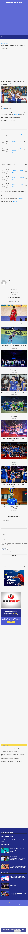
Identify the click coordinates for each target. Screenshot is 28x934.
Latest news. (15, 201)
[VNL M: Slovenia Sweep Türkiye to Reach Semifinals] (14, 404)
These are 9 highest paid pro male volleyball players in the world (17, 850)
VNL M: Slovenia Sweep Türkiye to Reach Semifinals (14, 415)
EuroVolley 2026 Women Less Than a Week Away (11, 761)
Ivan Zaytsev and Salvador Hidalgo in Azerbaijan (14, 392)
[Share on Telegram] (22, 276)
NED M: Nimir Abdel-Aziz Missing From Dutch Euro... (14, 346)
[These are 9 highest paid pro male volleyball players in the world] (5, 850)
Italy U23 (14, 141)
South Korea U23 (21, 141)
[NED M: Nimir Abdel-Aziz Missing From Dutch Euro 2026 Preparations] (14, 335)
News (19, 195)
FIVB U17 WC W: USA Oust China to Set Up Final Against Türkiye (18, 892)
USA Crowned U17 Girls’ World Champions (10, 751)
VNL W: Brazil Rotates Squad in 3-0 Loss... (14, 484)
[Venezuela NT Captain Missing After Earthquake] (14, 496)
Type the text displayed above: (8, 551)
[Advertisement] (14, 19)
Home (2, 41)
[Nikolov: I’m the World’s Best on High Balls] (14, 313)
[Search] (26, 37)
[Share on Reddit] (20, 276)
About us (15, 902)
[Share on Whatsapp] (21, 276)
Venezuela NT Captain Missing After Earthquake (14, 507)
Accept (17, 930)
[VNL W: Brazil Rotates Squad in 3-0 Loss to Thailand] (14, 474)
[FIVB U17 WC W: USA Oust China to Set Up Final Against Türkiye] (5, 893)
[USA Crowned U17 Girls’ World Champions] (5, 886)
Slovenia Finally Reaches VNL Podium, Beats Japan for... (14, 369)
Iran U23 (14, 133)
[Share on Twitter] (16, 276)
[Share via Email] (24, 276)
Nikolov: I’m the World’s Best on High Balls (14, 323)
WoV (7, 48)
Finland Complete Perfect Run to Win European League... (14, 461)
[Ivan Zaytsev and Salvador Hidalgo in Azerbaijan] (14, 382)
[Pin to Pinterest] (17, 276)
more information (10, 930)
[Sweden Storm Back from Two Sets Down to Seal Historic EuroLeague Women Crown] (14, 428)
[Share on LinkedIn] (18, 276)
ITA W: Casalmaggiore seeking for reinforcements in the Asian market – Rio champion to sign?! (18, 866)
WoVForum (20, 198)
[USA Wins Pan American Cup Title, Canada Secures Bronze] (5, 878)
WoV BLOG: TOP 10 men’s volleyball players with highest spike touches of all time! (17, 858)
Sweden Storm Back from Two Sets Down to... (14, 438)
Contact (19, 902)
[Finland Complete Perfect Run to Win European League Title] (14, 450)
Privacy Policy (9, 902)
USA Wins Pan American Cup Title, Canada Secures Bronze (13, 748)
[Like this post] (13, 276)
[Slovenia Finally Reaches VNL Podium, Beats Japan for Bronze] (14, 358)
